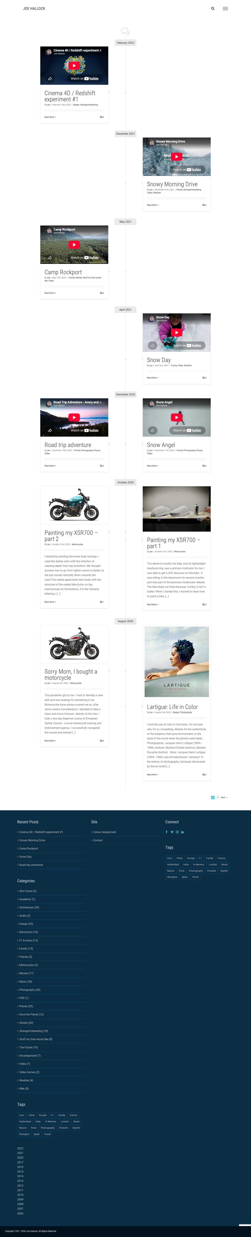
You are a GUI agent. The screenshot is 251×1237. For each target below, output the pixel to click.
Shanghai (24, 1134)
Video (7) (24, 1063)
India (38, 1121)
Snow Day (159, 360)
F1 (52, 1115)
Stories (79, 277)
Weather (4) (26, 1080)
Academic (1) (27, 899)
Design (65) (26, 923)
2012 (20, 1185)
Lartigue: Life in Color (172, 707)
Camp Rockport (63, 272)
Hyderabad (25, 1121)
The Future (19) (28, 1047)
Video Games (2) (29, 1072)
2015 (20, 1171)
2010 (20, 1195)
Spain (37, 1134)
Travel (47, 1134)
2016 (20, 1167)
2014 (20, 1176)
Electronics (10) (28, 932)
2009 (20, 1199)
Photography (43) (29, 989)
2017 (20, 1162)
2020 (20, 1157)
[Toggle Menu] (225, 8)
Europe (43, 1115)
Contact (98, 840)
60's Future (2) (28, 891)
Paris (33, 1127)
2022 (20, 1148)
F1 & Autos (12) (28, 940)
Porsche (63, 1127)
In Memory (50, 1121)
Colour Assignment (104, 832)
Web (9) (24, 1088)
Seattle (76, 1127)
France (73, 1115)
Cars (21, 1115)
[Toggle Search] (212, 8)
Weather (157, 193)
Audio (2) (24, 915)
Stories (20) (26, 1022)
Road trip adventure (68, 445)
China (32, 1115)
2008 (20, 1204)
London (65, 1121)
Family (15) (26, 948)
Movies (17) (26, 973)
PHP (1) (24, 998)
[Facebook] (166, 832)
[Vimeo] (172, 832)
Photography (87, 450)
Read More (49, 117)
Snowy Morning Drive (172, 184)
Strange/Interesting (89, 105)
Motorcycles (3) (28, 965)
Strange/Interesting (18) (33, 1031)
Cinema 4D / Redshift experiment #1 (70, 96)
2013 (20, 1180)
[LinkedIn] (182, 832)
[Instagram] (177, 832)
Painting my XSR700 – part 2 (71, 536)
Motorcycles (77, 544)
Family (72, 277)
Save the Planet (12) (31, 1014)
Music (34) (25, 981)
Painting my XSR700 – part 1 (173, 543)
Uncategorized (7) (30, 1055)
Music (76, 1121)
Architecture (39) (29, 907)
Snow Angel (161, 445)
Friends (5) (25, 956)
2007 (20, 1208)
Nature (22, 1127)
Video (149, 193)
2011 (20, 1190)
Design (76, 105)
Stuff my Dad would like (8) (35, 1039)
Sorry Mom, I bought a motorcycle (71, 674)
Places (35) (26, 1006)
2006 (20, 1213)
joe (48, 105)
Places (179, 189)
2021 (20, 1153)
